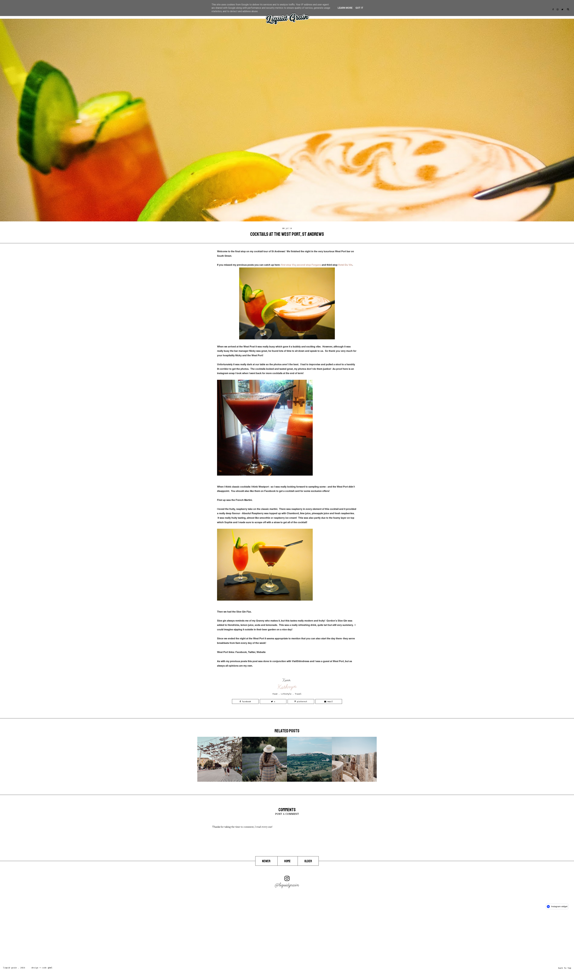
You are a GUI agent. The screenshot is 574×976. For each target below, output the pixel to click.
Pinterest (301, 701)
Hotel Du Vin (345, 264)
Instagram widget (559, 906)
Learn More (345, 7)
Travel (298, 694)
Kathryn (287, 686)
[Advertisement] (89, 939)
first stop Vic (288, 264)
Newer (266, 861)
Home (287, 861)
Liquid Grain (10, 967)
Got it (359, 7)
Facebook (246, 701)
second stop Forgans (309, 264)
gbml (50, 967)
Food (275, 694)
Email (329, 701)
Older (308, 861)
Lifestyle (286, 694)
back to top (564, 968)
